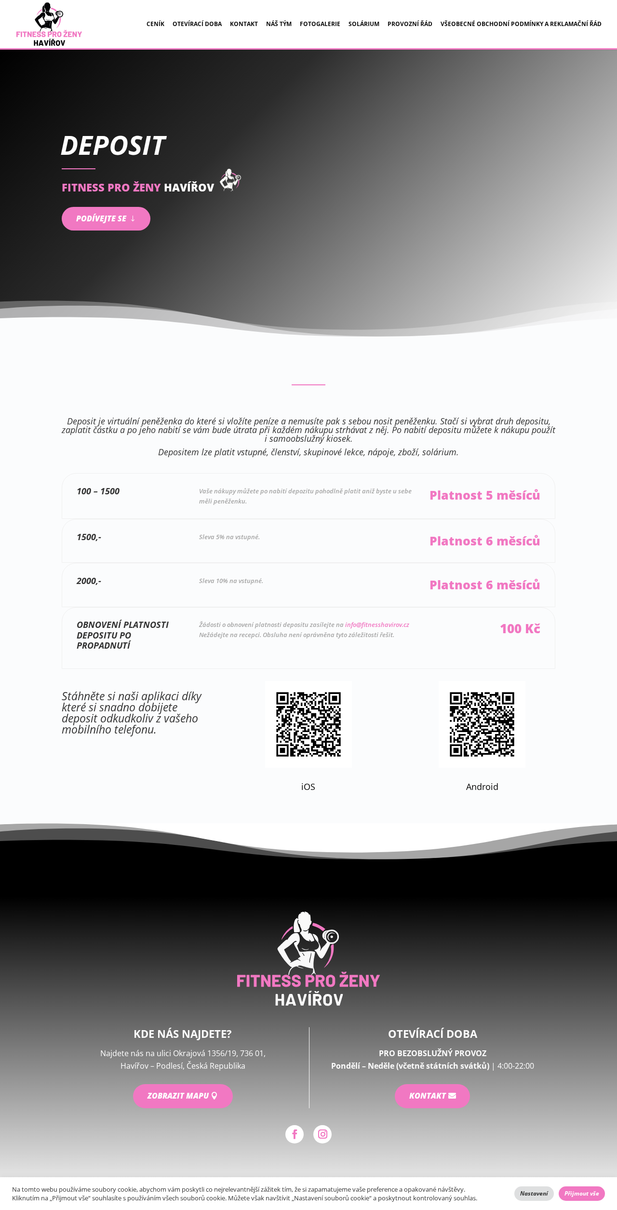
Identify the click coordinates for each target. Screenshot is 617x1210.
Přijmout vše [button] (581, 1193)
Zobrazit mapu (178, 1095)
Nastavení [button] (534, 1193)
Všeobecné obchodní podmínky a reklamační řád (521, 24)
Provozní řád (410, 24)
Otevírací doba (197, 24)
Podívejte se (101, 218)
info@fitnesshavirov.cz (377, 624)
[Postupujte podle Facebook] (294, 1134)
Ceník (155, 24)
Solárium (364, 24)
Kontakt (244, 24)
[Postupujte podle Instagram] (322, 1134)
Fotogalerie (320, 24)
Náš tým (279, 24)
